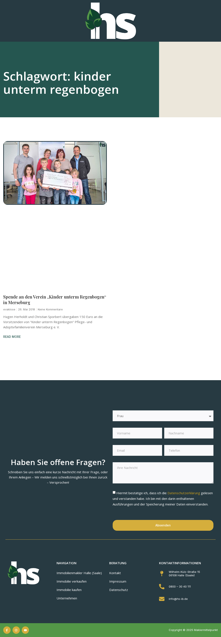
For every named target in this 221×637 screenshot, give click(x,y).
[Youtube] (25, 630)
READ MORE (12, 336)
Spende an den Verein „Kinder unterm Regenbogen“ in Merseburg (54, 299)
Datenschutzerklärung (184, 493)
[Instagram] (16, 630)
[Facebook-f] (7, 630)
